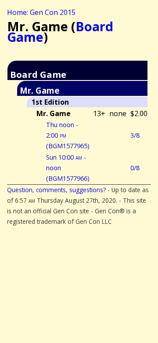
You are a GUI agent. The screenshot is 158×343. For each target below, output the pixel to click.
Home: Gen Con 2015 (41, 12)
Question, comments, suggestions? (56, 190)
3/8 (135, 135)
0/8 (135, 168)
